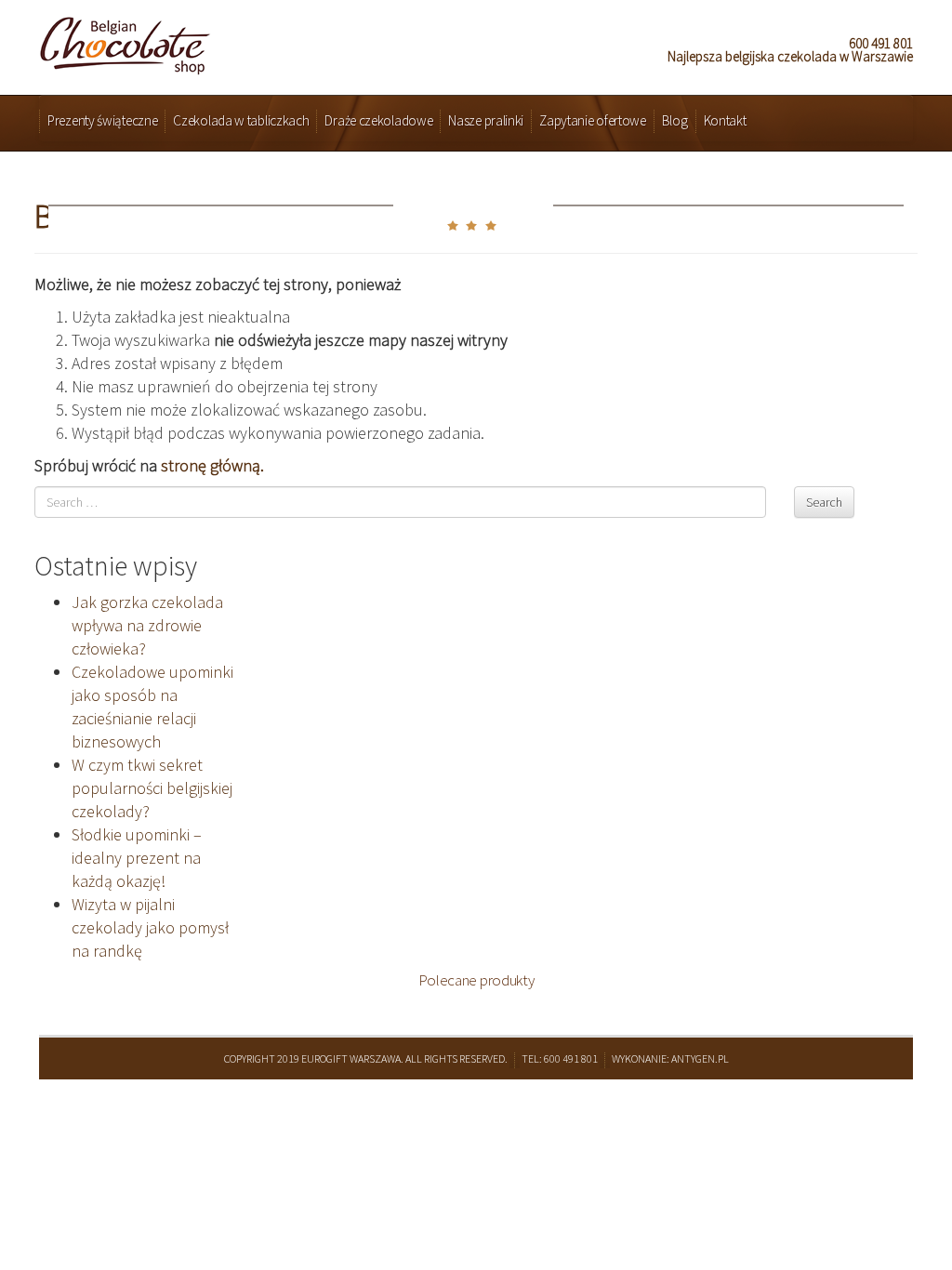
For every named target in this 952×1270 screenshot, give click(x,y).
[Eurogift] (125, 40)
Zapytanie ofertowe (592, 120)
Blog (675, 120)
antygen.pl (700, 1058)
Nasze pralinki (485, 120)
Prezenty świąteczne (102, 120)
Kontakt (725, 120)
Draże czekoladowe (378, 120)
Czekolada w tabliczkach (241, 120)
